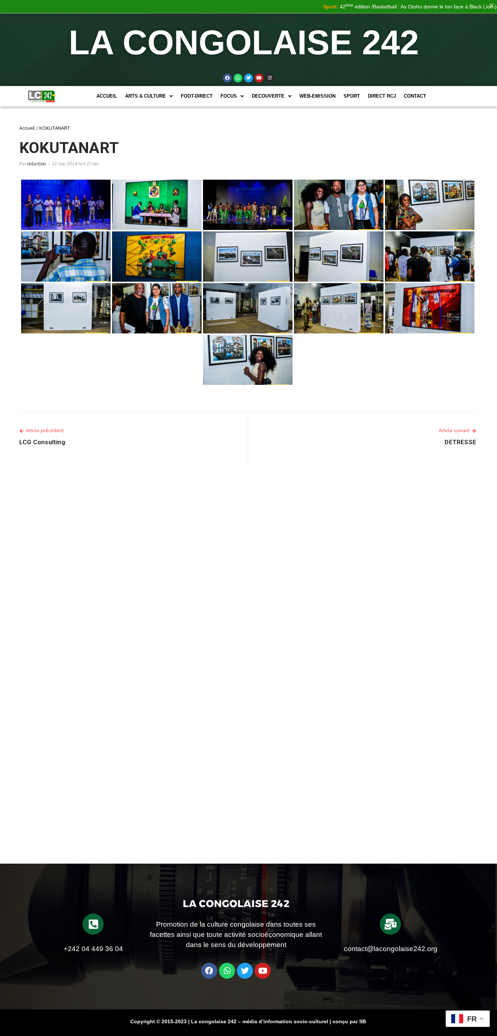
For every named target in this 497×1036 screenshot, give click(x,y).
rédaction (36, 164)
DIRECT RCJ (382, 96)
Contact (415, 96)
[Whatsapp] (238, 78)
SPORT (351, 96)
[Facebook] (227, 78)
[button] (149, 96)
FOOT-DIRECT (196, 96)
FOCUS (228, 96)
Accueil (106, 96)
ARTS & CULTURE (145, 96)
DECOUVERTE (268, 96)
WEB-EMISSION (317, 96)
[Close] (491, 5)
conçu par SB (349, 1021)
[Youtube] (259, 78)
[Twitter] (248, 78)
